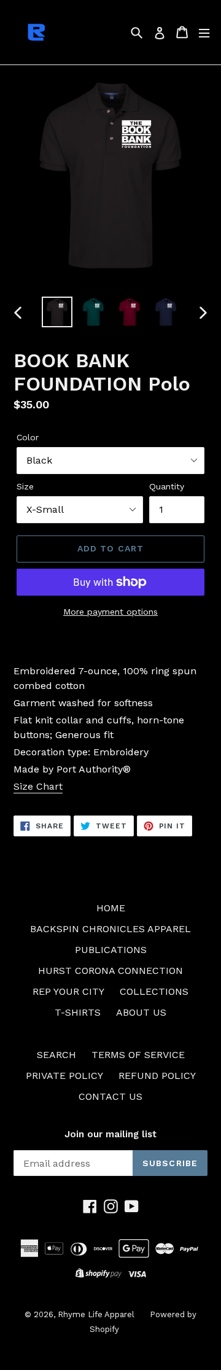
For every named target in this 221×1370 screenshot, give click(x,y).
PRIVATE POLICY (64, 1075)
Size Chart (38, 786)
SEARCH (56, 1055)
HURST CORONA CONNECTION (110, 970)
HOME (110, 908)
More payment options (110, 612)
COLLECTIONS (154, 991)
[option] (57, 312)
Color (28, 437)
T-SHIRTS (78, 1012)
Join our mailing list (110, 1134)
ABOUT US (141, 1012)
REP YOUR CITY (68, 991)
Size (25, 486)
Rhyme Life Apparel (96, 1314)
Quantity (166, 486)
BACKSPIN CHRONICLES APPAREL (110, 929)
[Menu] (204, 32)
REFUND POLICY (157, 1075)
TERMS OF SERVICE (138, 1055)
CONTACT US (110, 1096)
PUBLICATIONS (111, 949)
